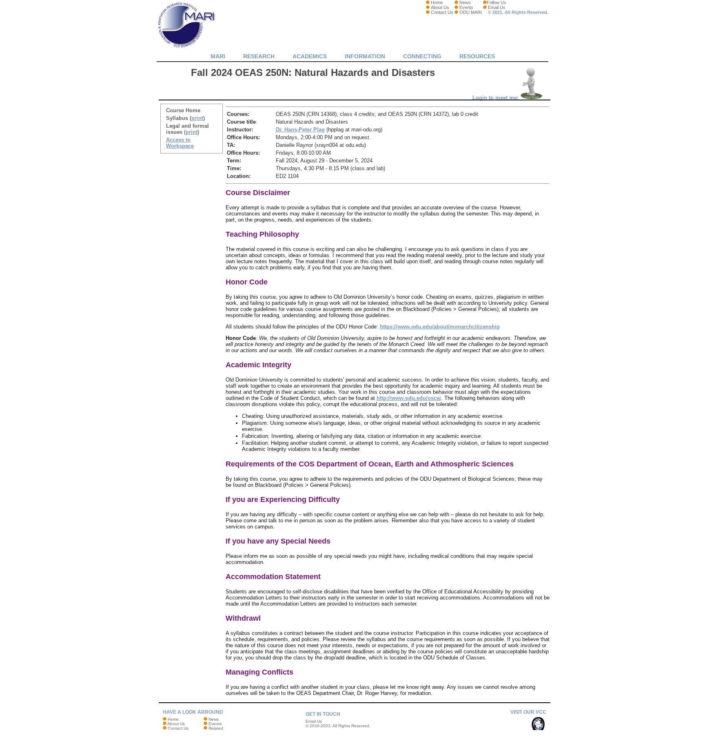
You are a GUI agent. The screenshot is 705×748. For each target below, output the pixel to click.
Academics (310, 56)
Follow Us (496, 2)
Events (466, 7)
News (465, 2)
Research (259, 56)
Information (365, 56)
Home (437, 2)
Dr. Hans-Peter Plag (300, 130)
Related (215, 728)
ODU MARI (470, 12)
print (197, 118)
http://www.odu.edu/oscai (409, 398)
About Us (440, 7)
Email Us (496, 7)
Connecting (422, 56)
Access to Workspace (180, 143)
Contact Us (442, 12)
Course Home (183, 110)
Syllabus (177, 118)
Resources (477, 56)
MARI (218, 56)
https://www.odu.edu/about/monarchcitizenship (440, 327)
